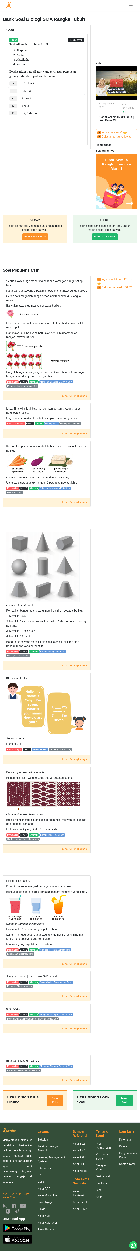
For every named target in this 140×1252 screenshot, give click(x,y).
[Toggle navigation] (130, 5)
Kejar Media (80, 1170)
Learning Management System (51, 1159)
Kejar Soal (124, 1100)
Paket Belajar (46, 1229)
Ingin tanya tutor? (110, 132)
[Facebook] (14, 1205)
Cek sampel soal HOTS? (115, 287)
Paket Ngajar (45, 1202)
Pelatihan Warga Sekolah (48, 1148)
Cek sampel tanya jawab (114, 136)
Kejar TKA (79, 1150)
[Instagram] (5, 1205)
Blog (99, 1190)
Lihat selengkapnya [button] (74, 396)
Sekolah (43, 1139)
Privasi (123, 1146)
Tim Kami (101, 1183)
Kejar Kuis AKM (47, 1222)
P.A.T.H (42, 1175)
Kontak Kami (127, 1164)
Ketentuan (125, 1139)
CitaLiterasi (44, 1168)
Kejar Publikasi (78, 1193)
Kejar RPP (44, 1188)
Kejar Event (80, 1202)
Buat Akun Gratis (35, 236)
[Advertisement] (46, 127)
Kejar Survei (80, 1209)
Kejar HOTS (80, 1164)
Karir (99, 1196)
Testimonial (103, 1176)
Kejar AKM (79, 1157)
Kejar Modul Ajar (48, 1195)
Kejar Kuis (55, 1100)
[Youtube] (23, 1205)
